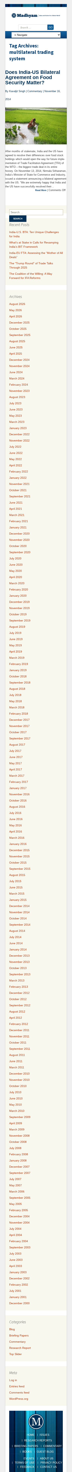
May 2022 (15, 459)
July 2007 (15, 1179)
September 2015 (19, 868)
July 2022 (15, 446)
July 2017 (15, 750)
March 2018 (16, 707)
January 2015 (18, 899)
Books (27, 1451)
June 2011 (15, 1061)
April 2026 (15, 316)
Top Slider (15, 1354)
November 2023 (19, 390)
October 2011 (17, 1042)
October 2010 (18, 1086)
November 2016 (19, 794)
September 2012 (19, 1005)
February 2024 (18, 384)
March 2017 (16, 775)
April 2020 (15, 577)
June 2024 (16, 372)
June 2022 (16, 452)
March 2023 (16, 421)
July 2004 (15, 1228)
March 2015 (16, 893)
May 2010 (15, 1104)
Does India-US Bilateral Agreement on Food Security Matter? (32, 77)
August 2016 (17, 806)
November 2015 (19, 856)
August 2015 (17, 875)
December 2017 (19, 719)
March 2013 (16, 980)
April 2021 (15, 508)
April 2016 (15, 831)
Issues (44, 1434)
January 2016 (18, 844)
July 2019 (15, 632)
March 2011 (16, 1067)
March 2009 (16, 1129)
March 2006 (16, 1191)
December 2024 (19, 359)
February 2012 (18, 1024)
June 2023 (16, 409)
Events (29, 1458)
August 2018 (17, 688)
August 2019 (17, 626)
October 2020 (18, 546)
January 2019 (18, 670)
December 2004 (19, 1216)
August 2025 (17, 341)
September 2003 (19, 1247)
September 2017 (19, 738)
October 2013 (18, 968)
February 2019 (18, 664)
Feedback (27, 1466)
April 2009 (15, 1123)
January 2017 (18, 788)
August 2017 (17, 744)
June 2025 (16, 347)
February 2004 (18, 1241)
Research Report (20, 1347)
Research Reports (38, 1440)
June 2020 (16, 564)
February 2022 (18, 471)
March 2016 (16, 837)
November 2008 (19, 1135)
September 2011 (19, 1048)
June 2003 (16, 1259)
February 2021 (18, 521)
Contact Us (48, 1466)
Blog (12, 1329)
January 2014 (18, 949)
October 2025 (18, 328)
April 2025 (15, 353)
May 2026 (15, 310)
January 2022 (18, 477)
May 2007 (15, 1185)
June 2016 (16, 819)
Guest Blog (45, 1451)
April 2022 (15, 465)
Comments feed (19, 1392)
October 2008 (18, 1141)
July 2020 (15, 558)
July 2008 (15, 1148)
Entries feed (16, 1386)
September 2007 (19, 1172)
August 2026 (17, 304)
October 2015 (18, 862)
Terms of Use (25, 1462)
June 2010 (16, 1098)
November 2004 (19, 1222)
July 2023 (15, 403)
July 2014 (15, 937)
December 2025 (19, 322)
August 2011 (17, 1055)
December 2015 (19, 850)
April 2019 (15, 651)
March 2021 (16, 515)
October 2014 (18, 918)
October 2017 (18, 732)
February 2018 (18, 713)
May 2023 (15, 415)
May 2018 (15, 701)
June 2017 (16, 757)
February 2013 (18, 986)
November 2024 (19, 366)
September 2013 (19, 974)
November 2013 (19, 961)
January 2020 (18, 595)
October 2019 (18, 614)
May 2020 (15, 570)
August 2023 (17, 397)
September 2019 (19, 620)
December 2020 (19, 533)
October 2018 (18, 676)
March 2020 (16, 583)
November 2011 (19, 1036)
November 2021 (19, 484)
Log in (13, 1380)
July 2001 (15, 1290)
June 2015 (16, 887)
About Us (46, 1458)
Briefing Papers (19, 1335)
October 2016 (18, 800)
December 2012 (19, 992)
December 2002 (19, 1278)
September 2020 (19, 552)
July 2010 (15, 1092)
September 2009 (19, 1117)
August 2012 (17, 1011)
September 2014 (19, 924)
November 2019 (19, 608)
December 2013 (19, 955)
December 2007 (19, 1166)
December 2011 (19, 1030)
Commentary (17, 1341)
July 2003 (15, 1253)
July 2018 (15, 695)
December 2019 (19, 601)
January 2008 (18, 1160)
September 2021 (19, 496)
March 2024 (16, 378)
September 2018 (19, 682)
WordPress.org (18, 1398)
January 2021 (18, 527)
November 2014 (19, 912)
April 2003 (15, 1266)
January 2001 (18, 1297)
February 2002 (18, 1284)
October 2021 (18, 490)
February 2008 (18, 1154)
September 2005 (19, 1197)
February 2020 (18, 589)
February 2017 (18, 781)
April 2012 (15, 1017)
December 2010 (19, 1073)
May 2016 (15, 825)
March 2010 (16, 1110)
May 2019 (15, 645)
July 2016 (15, 812)
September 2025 (19, 335)
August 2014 (17, 930)
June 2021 (16, 502)
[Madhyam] (36, 15)
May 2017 (15, 763)
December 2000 (19, 1303)
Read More (40, 190)
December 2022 (19, 434)
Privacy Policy (51, 1462)
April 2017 (15, 769)
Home (31, 1434)
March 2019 (16, 657)
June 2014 (16, 943)
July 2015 (15, 881)
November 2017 (19, 726)
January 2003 (18, 1272)
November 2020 (19, 539)
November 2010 (19, 1079)
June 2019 (16, 639)
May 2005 (15, 1204)
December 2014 (19, 906)
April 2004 (15, 1235)
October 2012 (18, 999)
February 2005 (18, 1210)
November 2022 (19, 440)
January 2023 (18, 428)
